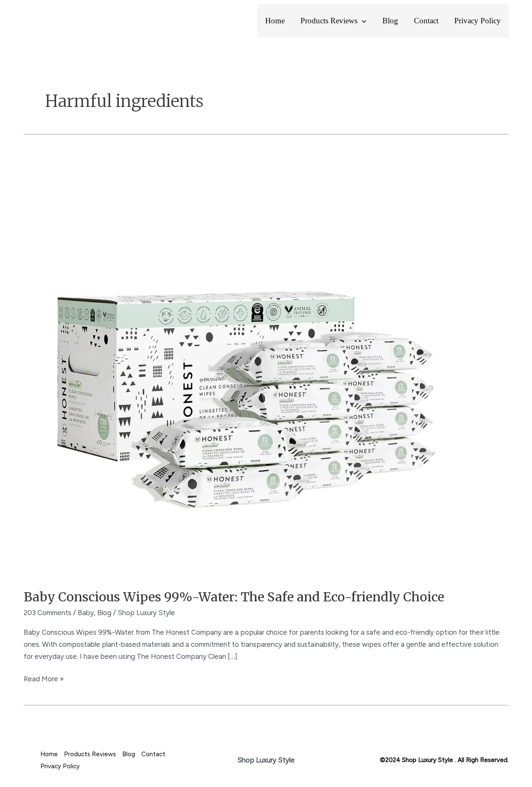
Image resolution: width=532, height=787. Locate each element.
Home (275, 20)
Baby (86, 612)
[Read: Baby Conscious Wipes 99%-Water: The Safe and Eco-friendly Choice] (236, 364)
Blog (390, 20)
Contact (426, 20)
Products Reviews (328, 20)
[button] (361, 20)
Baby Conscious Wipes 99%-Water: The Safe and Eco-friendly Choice (234, 597)
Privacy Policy (477, 20)
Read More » (44, 678)
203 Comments (47, 612)
